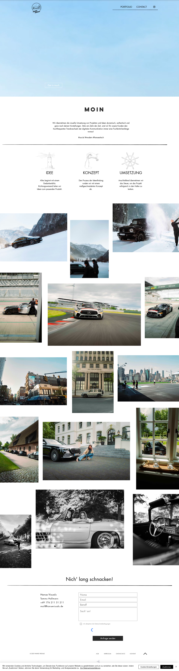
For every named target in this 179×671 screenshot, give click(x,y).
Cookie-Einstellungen (149, 667)
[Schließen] (176, 667)
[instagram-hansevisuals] (154, 6)
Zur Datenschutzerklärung (90, 668)
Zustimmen (166, 667)
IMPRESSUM (107, 654)
